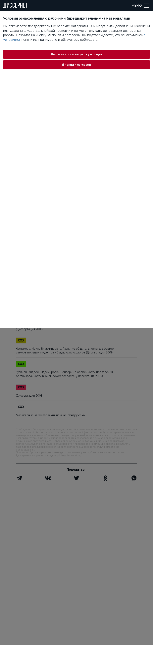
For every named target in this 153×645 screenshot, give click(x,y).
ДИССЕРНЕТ (15, 6)
